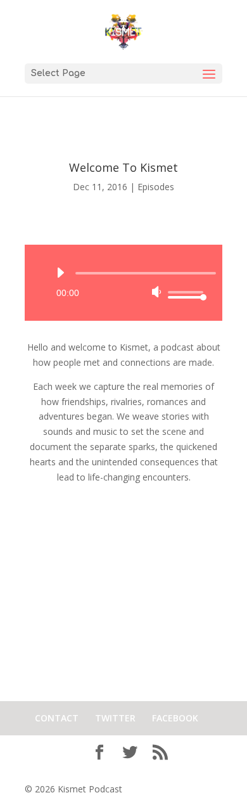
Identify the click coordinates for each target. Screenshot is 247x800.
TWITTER (115, 718)
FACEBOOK (175, 718)
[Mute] (156, 291)
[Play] (60, 272)
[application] (123, 283)
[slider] (185, 292)
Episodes (155, 187)
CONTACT (57, 718)
